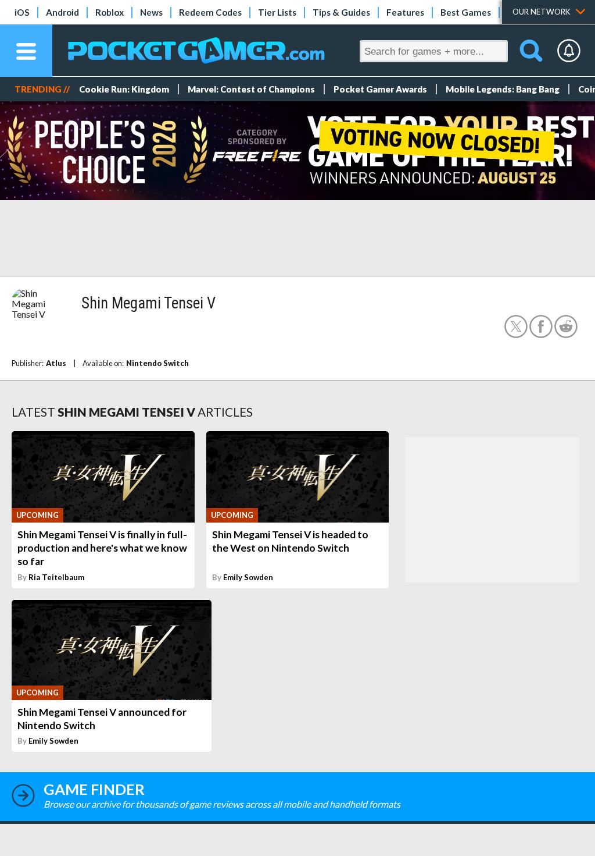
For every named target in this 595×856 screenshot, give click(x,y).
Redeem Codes (210, 12)
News (151, 12)
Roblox (109, 12)
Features (405, 12)
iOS (22, 12)
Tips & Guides (341, 12)
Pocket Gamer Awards (380, 89)
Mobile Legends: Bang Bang (503, 89)
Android (62, 12)
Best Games (465, 12)
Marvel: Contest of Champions (251, 89)
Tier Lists (277, 12)
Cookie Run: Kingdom (124, 89)
